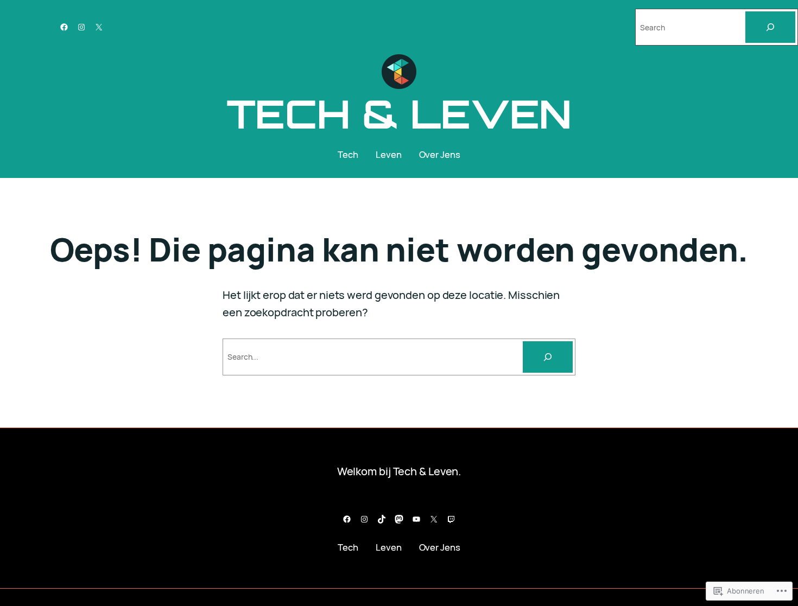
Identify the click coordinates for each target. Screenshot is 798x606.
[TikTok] (381, 519)
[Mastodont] (399, 519)
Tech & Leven (399, 114)
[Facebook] (64, 27)
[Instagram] (81, 27)
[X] (98, 27)
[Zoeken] (548, 357)
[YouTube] (416, 519)
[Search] (770, 27)
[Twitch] (451, 519)
